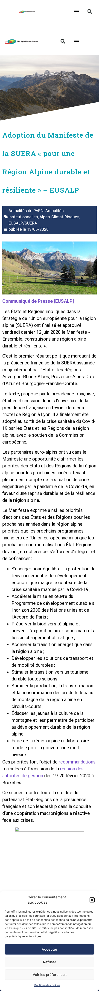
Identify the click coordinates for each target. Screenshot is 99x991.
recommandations (77, 762)
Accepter (49, 949)
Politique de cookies (47, 985)
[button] (92, 900)
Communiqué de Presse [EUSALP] (38, 301)
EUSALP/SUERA (23, 223)
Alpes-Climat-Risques (59, 216)
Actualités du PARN (26, 210)
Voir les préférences (50, 974)
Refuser (49, 962)
